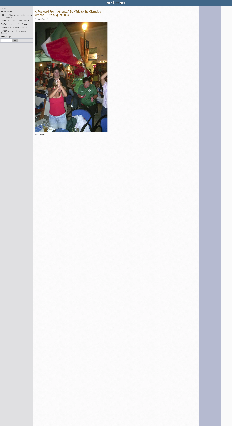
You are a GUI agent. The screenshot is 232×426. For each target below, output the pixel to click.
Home (3, 8)
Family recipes (6, 37)
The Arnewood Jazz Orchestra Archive (16, 21)
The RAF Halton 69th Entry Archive (14, 24)
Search (15, 40)
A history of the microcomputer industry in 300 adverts (16, 16)
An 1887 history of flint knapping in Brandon (14, 32)
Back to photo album (43, 19)
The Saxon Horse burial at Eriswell (14, 28)
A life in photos (6, 12)
